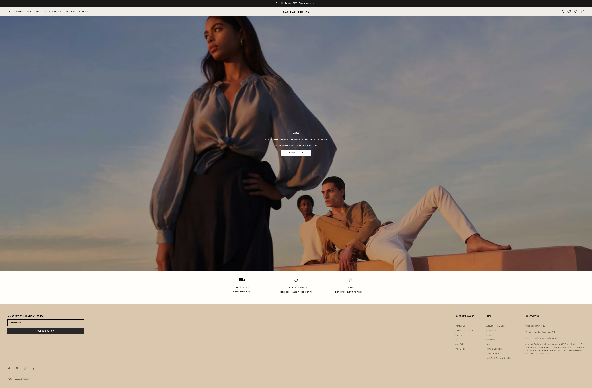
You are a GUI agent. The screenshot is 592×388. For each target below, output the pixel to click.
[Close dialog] (367, 149)
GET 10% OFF (335, 203)
